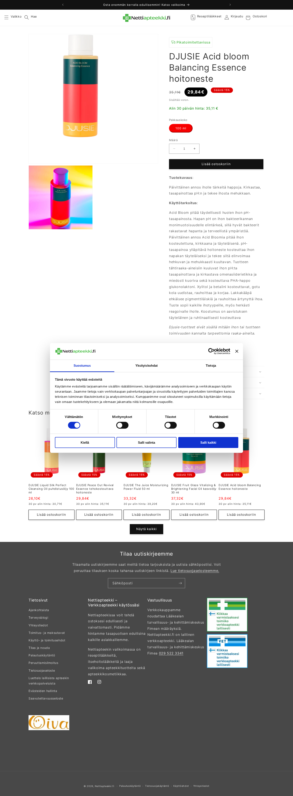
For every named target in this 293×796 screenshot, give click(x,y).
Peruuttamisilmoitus (43, 663)
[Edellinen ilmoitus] (63, 4)
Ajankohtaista (39, 610)
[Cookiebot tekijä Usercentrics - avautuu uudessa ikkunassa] (211, 351)
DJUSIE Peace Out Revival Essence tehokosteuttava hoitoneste (95, 488)
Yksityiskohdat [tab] (146, 365)
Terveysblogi (38, 617)
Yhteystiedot (38, 625)
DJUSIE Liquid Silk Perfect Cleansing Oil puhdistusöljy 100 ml (51, 488)
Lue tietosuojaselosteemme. (195, 570)
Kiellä (85, 442)
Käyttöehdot (181, 785)
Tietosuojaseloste (42, 670)
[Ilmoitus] (230, 4)
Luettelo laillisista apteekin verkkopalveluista (49, 680)
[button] (9, 18)
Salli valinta (146, 442)
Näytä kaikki (146, 529)
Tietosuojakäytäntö (157, 785)
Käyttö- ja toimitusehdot (47, 640)
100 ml (180, 128)
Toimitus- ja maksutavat (47, 633)
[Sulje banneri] (236, 351)
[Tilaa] (180, 583)
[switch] (122, 425)
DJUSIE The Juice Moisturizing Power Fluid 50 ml (146, 486)
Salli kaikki (208, 442)
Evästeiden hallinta (43, 691)
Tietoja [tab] (211, 365)
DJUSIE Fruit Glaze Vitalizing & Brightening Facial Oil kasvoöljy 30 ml (193, 488)
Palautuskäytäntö (42, 655)
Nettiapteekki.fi (104, 786)
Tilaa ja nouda (39, 648)
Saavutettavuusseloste (46, 698)
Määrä (173, 140)
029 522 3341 (171, 653)
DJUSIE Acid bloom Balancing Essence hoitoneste (240, 486)
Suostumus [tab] (82, 365)
